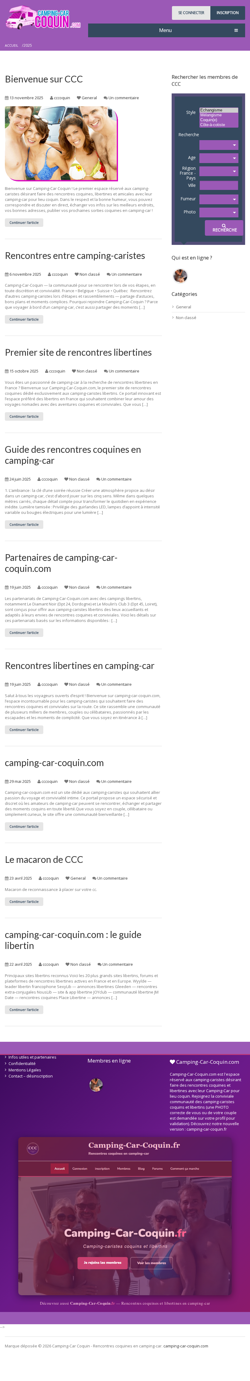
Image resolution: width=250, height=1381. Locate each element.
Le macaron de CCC (44, 859)
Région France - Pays (188, 173)
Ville (192, 185)
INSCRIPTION (228, 12)
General (89, 97)
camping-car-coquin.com (54, 762)
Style (191, 112)
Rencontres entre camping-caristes (75, 255)
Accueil (11, 45)
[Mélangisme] (219, 115)
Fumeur (188, 199)
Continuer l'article (24, 222)
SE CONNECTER (191, 12)
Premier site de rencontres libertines (78, 352)
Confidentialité (22, 1063)
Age (192, 157)
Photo (190, 212)
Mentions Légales (25, 1070)
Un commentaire (124, 97)
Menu (165, 30)
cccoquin (62, 97)
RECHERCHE (224, 230)
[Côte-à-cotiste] (219, 124)
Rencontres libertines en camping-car (80, 665)
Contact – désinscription (31, 1076)
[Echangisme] (219, 110)
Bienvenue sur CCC (44, 78)
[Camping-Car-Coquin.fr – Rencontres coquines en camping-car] (125, 1216)
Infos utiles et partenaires (32, 1057)
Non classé (90, 274)
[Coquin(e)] (219, 120)
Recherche (188, 134)
